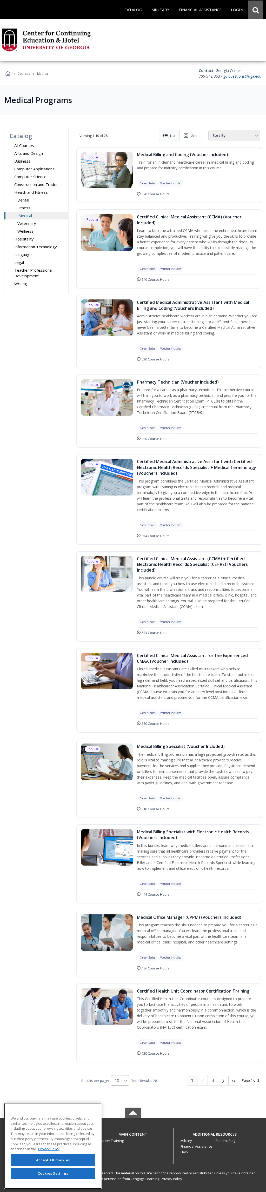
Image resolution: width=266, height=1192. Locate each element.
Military (186, 1140)
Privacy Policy (171, 1178)
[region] (53, 1146)
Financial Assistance (196, 1146)
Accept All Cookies (53, 1160)
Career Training (111, 1140)
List (172, 135)
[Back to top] (133, 1137)
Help (184, 1152)
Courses (24, 73)
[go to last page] (234, 1080)
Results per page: (95, 1080)
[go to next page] (223, 1080)
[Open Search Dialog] (255, 10)
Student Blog (225, 1140)
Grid (194, 135)
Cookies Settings (53, 1173)
